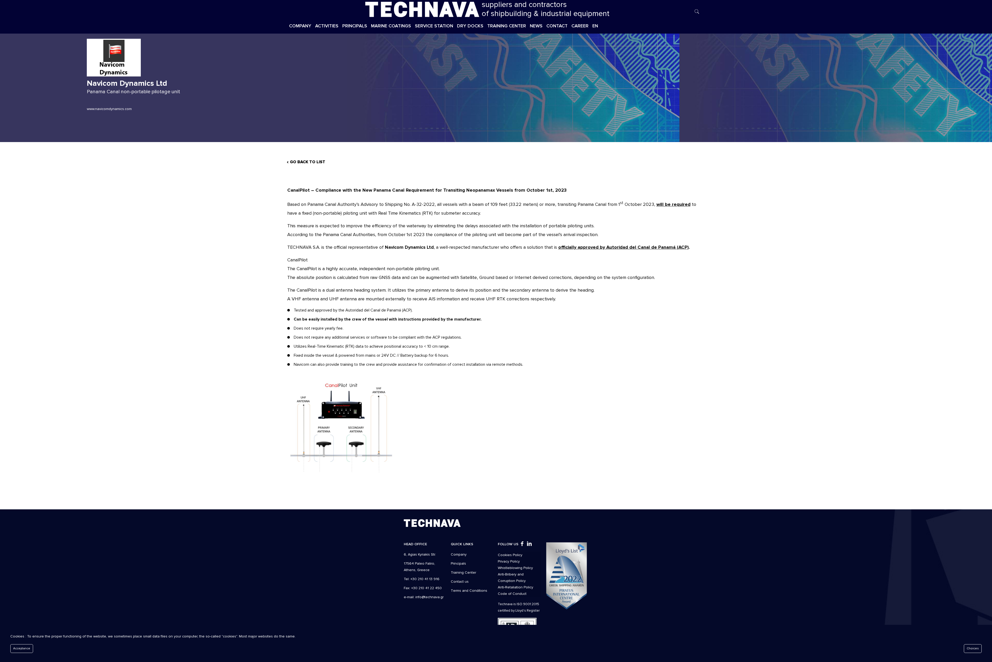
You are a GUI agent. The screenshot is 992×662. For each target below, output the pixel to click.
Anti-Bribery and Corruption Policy (512, 577)
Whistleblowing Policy (515, 568)
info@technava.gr (429, 597)
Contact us (460, 581)
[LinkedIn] (529, 544)
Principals (458, 563)
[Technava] (422, 9)
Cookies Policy (510, 555)
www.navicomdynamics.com (109, 109)
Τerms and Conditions (469, 590)
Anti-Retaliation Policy (515, 587)
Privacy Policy (509, 561)
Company (459, 554)
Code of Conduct (512, 593)
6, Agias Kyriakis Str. (420, 554)
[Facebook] (522, 544)
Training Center (463, 572)
